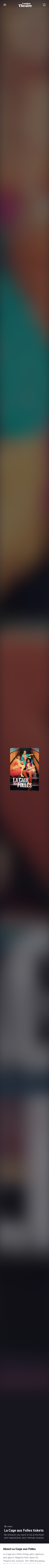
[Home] (25, 5)
